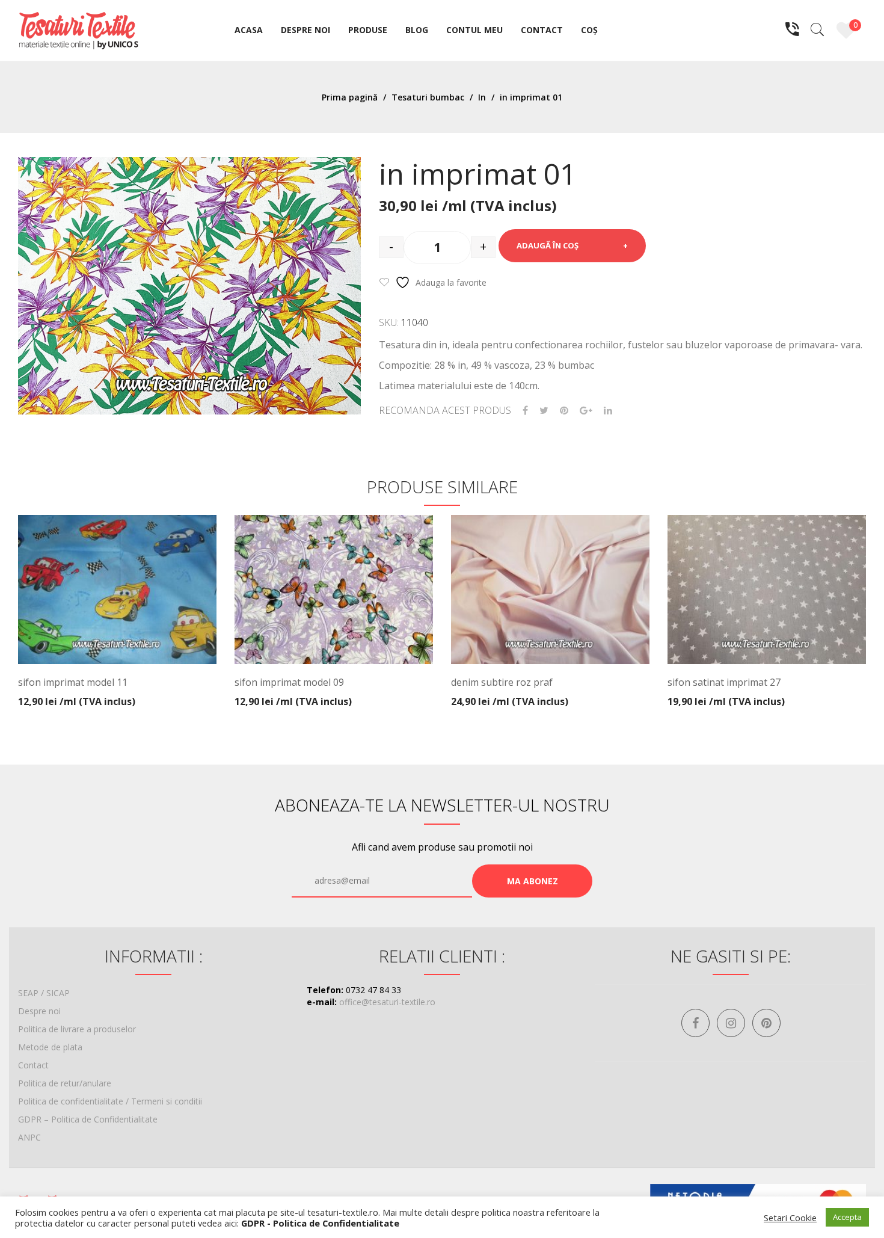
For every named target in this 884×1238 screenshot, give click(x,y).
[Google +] (586, 410)
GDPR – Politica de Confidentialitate (88, 1119)
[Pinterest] (564, 410)
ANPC (29, 1137)
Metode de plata (50, 1047)
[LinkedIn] (608, 410)
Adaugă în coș (548, 245)
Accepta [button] (847, 1217)
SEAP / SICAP (44, 993)
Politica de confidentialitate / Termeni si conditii (110, 1101)
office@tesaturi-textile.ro (387, 1002)
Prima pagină (350, 97)
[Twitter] (543, 410)
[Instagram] (731, 1023)
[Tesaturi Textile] (78, 29)
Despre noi (39, 1011)
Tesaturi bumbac (427, 97)
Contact (33, 1065)
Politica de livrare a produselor (77, 1029)
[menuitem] (249, 30)
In (482, 97)
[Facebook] (525, 410)
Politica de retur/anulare (64, 1083)
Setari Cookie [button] (790, 1217)
